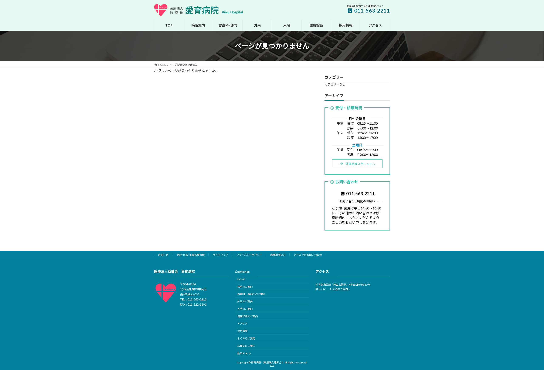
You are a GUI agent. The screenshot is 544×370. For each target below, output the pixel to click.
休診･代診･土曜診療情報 (191, 254)
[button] (357, 163)
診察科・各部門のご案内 (251, 294)
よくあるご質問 (246, 338)
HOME (241, 279)
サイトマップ (220, 254)
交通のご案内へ (341, 289)
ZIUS (272, 365)
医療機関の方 (278, 254)
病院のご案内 (245, 286)
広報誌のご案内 (246, 345)
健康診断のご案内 (247, 316)
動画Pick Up (244, 353)
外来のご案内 (245, 301)
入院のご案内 (245, 308)
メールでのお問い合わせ (308, 254)
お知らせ (163, 254)
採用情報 (242, 331)
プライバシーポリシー (249, 254)
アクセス (242, 323)
